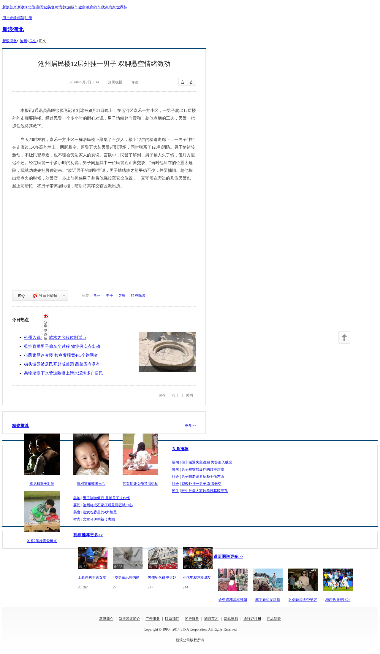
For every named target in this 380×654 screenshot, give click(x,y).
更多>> (190, 425)
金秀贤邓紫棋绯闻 (232, 600)
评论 (21, 296)
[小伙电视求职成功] (198, 570)
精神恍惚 (138, 295)
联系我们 (172, 619)
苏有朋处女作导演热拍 (140, 484)
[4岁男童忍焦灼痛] (127, 570)
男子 (109, 295)
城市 (74, 7)
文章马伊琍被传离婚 (99, 519)
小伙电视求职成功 (197, 577)
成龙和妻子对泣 (41, 484)
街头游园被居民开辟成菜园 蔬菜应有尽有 (62, 364)
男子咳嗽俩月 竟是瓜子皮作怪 (106, 498)
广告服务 (152, 619)
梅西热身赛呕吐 (337, 600)
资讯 (35, 7)
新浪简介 (106, 619)
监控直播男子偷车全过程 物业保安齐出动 (62, 346)
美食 (51, 7)
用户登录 (9, 18)
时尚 (58, 7)
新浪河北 (24, 7)
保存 (162, 395)
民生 (33, 41)
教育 (89, 7)
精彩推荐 (20, 425)
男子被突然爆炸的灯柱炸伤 (202, 469)
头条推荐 (180, 448)
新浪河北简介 (129, 619)
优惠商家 (109, 7)
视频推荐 (81, 534)
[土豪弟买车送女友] (92, 570)
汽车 (97, 7)
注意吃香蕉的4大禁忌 (100, 512)
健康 (82, 7)
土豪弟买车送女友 (92, 577)
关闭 (189, 395)
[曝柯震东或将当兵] (91, 475)
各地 (76, 498)
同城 (43, 7)
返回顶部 (344, 337)
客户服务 (192, 619)
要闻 (175, 462)
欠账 (122, 295)
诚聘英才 (211, 619)
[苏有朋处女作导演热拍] (140, 475)
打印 (175, 395)
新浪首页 (9, 7)
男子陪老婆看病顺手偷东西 (202, 476)
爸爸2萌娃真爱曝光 (42, 541)
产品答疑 (274, 619)
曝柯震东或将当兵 (91, 484)
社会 (175, 476)
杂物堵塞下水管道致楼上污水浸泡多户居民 (63, 373)
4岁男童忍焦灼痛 (126, 577)
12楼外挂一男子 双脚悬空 (201, 484)
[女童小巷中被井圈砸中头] (167, 352)
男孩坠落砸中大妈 (162, 577)
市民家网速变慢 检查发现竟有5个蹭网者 (61, 355)
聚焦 (175, 469)
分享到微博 (45, 296)
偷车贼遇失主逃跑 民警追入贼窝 (206, 462)
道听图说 (221, 556)
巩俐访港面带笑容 (303, 600)
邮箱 (20, 18)
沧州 (23, 41)
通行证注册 (252, 619)
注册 (28, 18)
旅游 (66, 7)
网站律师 (231, 619)
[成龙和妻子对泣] (42, 475)
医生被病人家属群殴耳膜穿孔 (204, 491)
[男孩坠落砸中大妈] (163, 570)
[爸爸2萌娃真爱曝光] (42, 533)
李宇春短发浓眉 (267, 600)
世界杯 (121, 7)
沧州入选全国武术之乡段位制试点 (55, 337)
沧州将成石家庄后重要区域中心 (108, 505)
